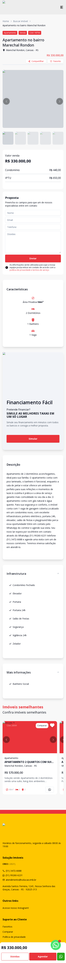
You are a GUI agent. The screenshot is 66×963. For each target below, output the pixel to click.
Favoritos (7, 926)
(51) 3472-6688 (13, 870)
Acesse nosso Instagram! (16, 907)
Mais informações (19, 672)
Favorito (57, 61)
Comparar (8, 931)
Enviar (33, 258)
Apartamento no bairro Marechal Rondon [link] (24, 25)
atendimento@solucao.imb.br (21, 879)
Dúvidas (15, 956)
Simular (33, 438)
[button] (6, 101)
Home (6, 21)
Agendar (43, 956)
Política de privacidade (14, 936)
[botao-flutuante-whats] (61, 956)
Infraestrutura (16, 574)
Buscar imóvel (20, 21)
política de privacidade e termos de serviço (29, 270)
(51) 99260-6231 (14, 875)
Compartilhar (38, 61)
